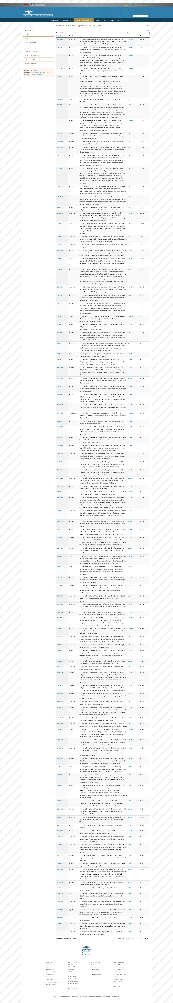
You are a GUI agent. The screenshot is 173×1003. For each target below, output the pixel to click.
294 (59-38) (59, 250)
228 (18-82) (59, 831)
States (47, 977)
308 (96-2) (59, 105)
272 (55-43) (59, 454)
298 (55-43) (59, 213)
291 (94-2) (59, 287)
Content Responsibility (64, 996)
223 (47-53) (59, 869)
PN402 (129, 245)
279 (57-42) (59, 394)
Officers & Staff (116, 964)
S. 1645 (129, 367)
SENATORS (49, 962)
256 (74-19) (59, 596)
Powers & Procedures (118, 967)
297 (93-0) (59, 224)
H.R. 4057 (130, 316)
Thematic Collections (96, 974)
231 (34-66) (59, 809)
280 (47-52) (59, 386)
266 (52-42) (59, 498)
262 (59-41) (59, 537)
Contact (48, 964)
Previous (121, 938)
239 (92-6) (59, 729)
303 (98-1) (59, 155)
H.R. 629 (130, 604)
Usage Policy (75, 996)
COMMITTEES (49, 979)
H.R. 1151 (130, 729)
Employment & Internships (95, 996)
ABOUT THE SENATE (118, 962)
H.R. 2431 (130, 76)
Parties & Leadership (118, 972)
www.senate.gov (115, 996)
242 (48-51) (59, 707)
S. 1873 (129, 537)
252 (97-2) (59, 628)
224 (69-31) (59, 863)
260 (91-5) (59, 556)
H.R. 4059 (130, 618)
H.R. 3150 (130, 47)
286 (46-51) (59, 333)
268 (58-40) (59, 486)
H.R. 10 (129, 186)
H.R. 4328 (130, 39)
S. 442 (129, 105)
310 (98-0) (59, 76)
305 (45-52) (59, 141)
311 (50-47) (59, 68)
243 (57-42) (59, 702)
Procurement (106, 996)
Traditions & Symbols (118, 977)
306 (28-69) (59, 133)
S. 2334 (129, 567)
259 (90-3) (59, 567)
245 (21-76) (59, 685)
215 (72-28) (59, 932)
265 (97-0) (59, 511)
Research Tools (116, 986)
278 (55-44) (59, 405)
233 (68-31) (59, 785)
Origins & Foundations (118, 969)
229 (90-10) (59, 825)
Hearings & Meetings (51, 984)
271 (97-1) (59, 462)
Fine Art (92, 964)
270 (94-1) (59, 470)
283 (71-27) (59, 359)
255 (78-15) (59, 604)
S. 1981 (129, 498)
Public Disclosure (30, 63)
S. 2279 (129, 324)
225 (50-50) (59, 855)
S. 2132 (129, 637)
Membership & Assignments (52, 982)
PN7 (128, 99)
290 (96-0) (59, 295)
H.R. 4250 (130, 68)
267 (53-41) (59, 492)
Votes (27, 38)
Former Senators (50, 969)
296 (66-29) (59, 237)
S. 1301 (129, 359)
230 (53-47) (59, 817)
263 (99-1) (59, 529)
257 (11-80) (59, 585)
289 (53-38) (59, 303)
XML (148, 30)
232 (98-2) (59, 801)
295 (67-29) (59, 245)
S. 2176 (129, 303)
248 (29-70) (59, 661)
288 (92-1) (59, 316)
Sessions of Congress (32, 55)
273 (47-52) (59, 446)
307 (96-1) (59, 120)
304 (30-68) (59, 147)
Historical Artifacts (95, 972)
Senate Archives (30, 59)
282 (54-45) (59, 367)
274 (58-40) (59, 437)
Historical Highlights (117, 981)
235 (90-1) (59, 767)
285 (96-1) (59, 343)
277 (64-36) (59, 413)
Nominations (29, 30)
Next (146, 938)
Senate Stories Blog (117, 984)
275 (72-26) (59, 427)
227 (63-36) (59, 837)
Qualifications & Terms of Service (54, 972)
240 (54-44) (59, 724)
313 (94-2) (59, 47)
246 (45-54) (59, 672)
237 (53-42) (59, 748)
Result (71, 36)
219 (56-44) (59, 902)
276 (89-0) (59, 421)
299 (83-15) (59, 207)
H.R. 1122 (130, 413)
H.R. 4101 (130, 213)
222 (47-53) (59, 882)
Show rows (62, 33)
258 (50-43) (59, 577)
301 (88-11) (59, 186)
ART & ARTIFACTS (95, 962)
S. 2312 (129, 672)
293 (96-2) (59, 259)
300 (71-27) (59, 197)
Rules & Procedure (31, 47)
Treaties (27, 34)
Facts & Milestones (50, 974)
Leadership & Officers (51, 967)
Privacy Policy (83, 996)
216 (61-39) (59, 924)
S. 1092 (129, 250)
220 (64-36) (59, 894)
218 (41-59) (59, 910)
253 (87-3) (59, 618)
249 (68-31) (59, 650)
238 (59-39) (59, 740)
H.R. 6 (129, 295)
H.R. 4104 (130, 55)
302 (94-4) (59, 168)
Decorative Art (94, 967)
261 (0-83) (59, 548)
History (48, 987)
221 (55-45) (59, 888)
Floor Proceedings (31, 43)
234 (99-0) (59, 775)
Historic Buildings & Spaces (119, 974)
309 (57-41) (59, 99)
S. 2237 (129, 478)
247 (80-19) (59, 667)
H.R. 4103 (130, 287)
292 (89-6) (59, 269)
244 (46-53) (59, 693)
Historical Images (95, 969)
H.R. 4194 (130, 120)
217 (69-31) (59, 918)
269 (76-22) (59, 478)
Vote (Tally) (60, 36)
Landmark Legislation (32, 51)
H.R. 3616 (130, 259)
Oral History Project (117, 979)
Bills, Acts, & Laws (30, 26)
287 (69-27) (59, 324)
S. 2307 (129, 767)
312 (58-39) (59, 55)
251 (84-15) (59, 637)
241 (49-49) (59, 718)
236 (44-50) (59, 758)
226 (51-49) (59, 845)
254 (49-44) (59, 612)
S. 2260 (129, 775)
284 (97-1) (59, 354)
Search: (129, 33)
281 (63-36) (59, 378)
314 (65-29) (59, 39)
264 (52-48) (59, 521)
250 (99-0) (59, 645)
